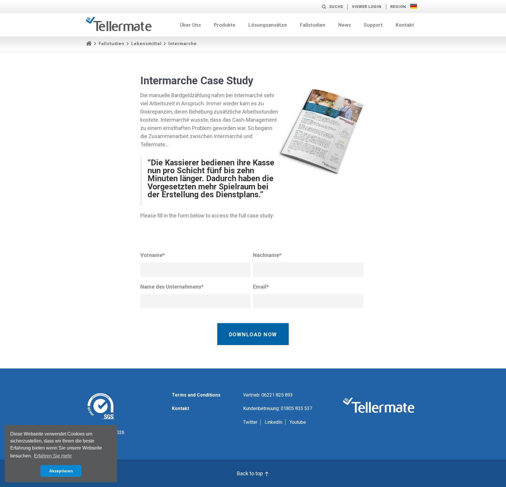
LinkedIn (273, 422)
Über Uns (190, 25)
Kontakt (405, 25)
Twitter (250, 422)
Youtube (298, 422)
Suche (336, 6)
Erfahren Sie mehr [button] (53, 455)
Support (373, 25)
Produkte (224, 25)
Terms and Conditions (196, 395)
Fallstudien (312, 25)
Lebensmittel (146, 43)
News (344, 25)
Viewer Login (367, 6)
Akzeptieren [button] (61, 471)
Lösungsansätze (267, 25)
